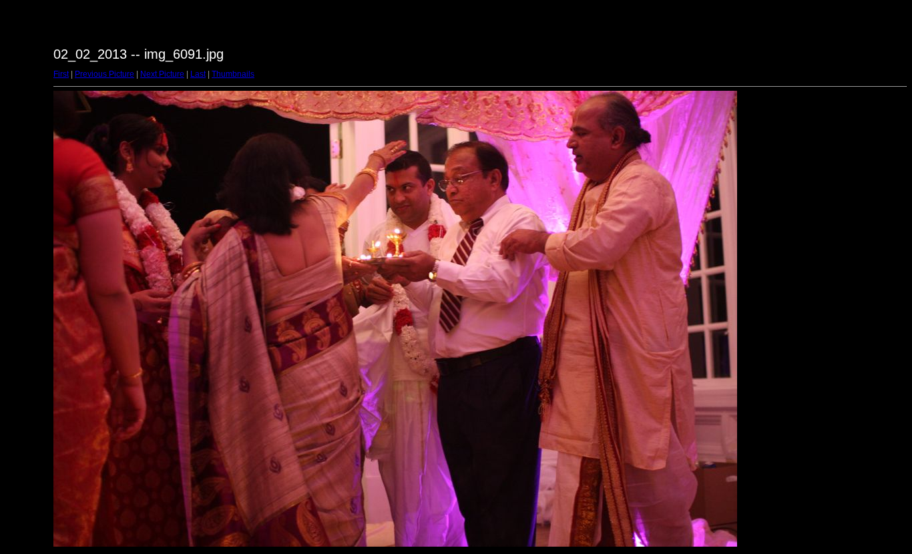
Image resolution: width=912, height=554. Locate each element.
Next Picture (162, 74)
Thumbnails (233, 74)
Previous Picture (104, 74)
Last (198, 74)
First (61, 74)
